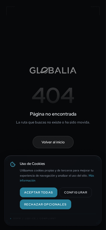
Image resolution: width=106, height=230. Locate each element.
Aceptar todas (38, 192)
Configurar (75, 192)
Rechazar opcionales (45, 204)
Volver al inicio (53, 142)
